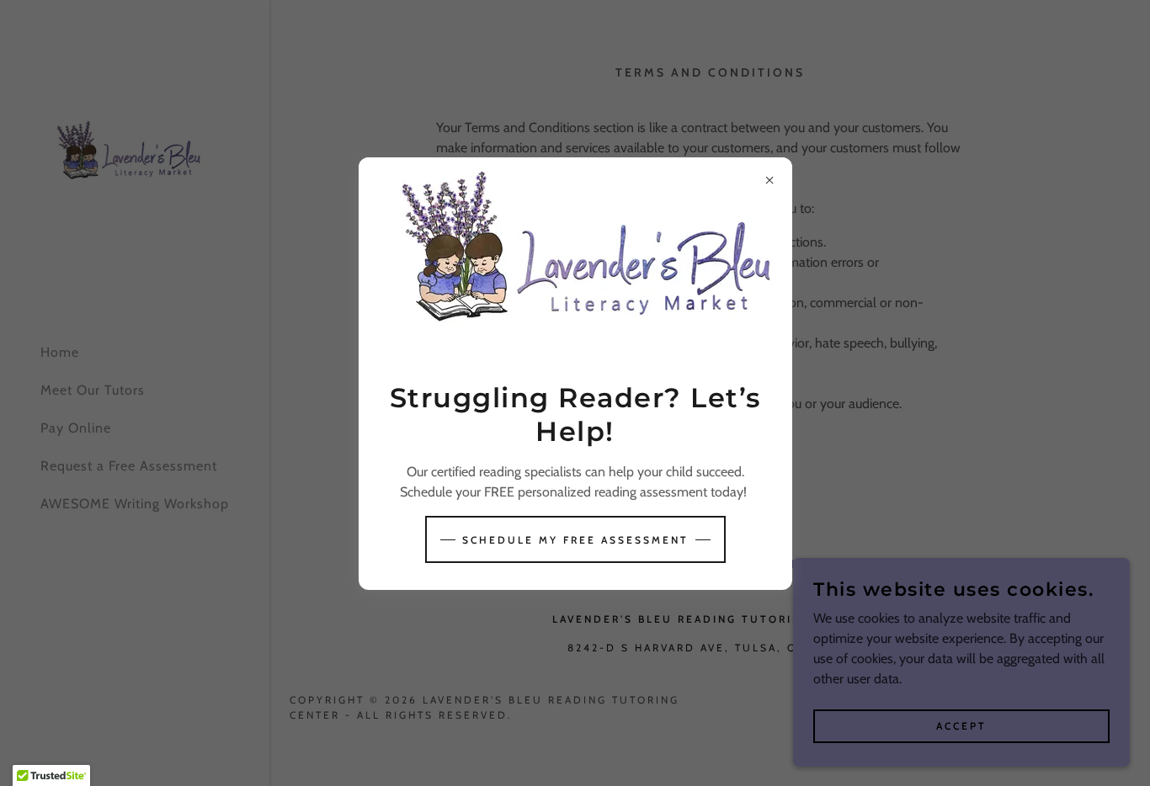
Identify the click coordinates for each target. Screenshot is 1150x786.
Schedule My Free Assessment (575, 540)
